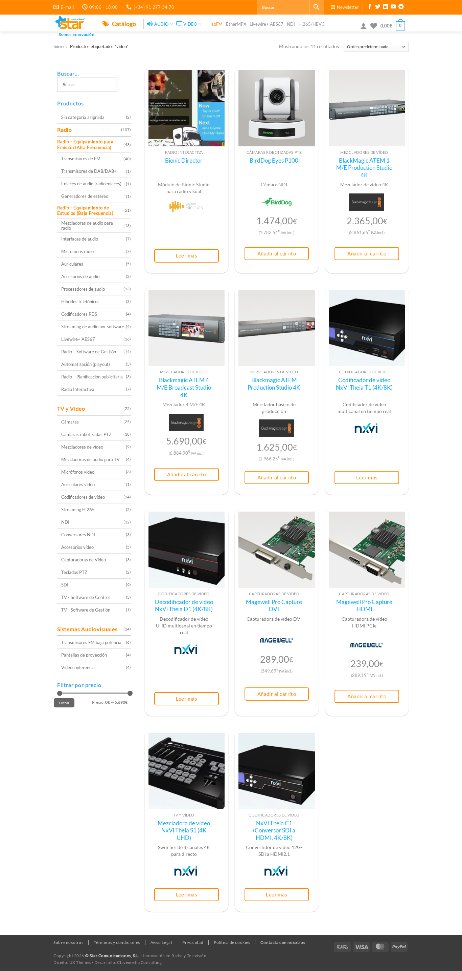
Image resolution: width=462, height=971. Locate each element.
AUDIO (161, 24)
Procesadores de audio (83, 289)
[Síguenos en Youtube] (393, 7)
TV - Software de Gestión (85, 610)
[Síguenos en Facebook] (370, 7)
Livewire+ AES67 (266, 24)
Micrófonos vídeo (77, 472)
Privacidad (192, 942)
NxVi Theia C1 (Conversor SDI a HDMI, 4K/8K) (274, 830)
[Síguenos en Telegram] (401, 7)
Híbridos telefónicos (80, 301)
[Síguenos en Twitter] (377, 7)
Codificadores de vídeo (83, 497)
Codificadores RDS (79, 314)
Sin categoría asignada (83, 117)
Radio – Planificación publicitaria (92, 376)
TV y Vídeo (71, 408)
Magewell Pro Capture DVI (274, 606)
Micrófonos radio (77, 251)
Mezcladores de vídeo (82, 447)
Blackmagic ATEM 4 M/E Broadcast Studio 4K (184, 387)
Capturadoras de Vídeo (83, 559)
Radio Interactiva (77, 389)
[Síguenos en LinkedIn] (385, 7)
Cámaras (70, 422)
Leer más (187, 255)
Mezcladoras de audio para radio (87, 225)
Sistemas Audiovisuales (87, 629)
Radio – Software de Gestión (88, 351)
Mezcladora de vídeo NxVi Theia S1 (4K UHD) (184, 830)
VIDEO (190, 24)
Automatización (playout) (85, 364)
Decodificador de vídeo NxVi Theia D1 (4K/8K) (184, 606)
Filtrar (64, 703)
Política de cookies (232, 942)
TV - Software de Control (85, 597)
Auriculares (72, 264)
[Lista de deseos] (373, 25)
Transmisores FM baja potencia (91, 642)
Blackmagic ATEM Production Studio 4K (274, 384)
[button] (345, 7)
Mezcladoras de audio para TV (90, 459)
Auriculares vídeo (78, 484)
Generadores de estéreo (84, 196)
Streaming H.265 (78, 509)
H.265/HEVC (311, 24)
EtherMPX (236, 24)
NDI (291, 24)
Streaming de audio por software (92, 326)
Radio (64, 129)
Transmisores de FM (80, 158)
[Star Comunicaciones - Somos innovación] (72, 23)
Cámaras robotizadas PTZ (86, 434)
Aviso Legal (161, 942)
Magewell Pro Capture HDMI (364, 606)
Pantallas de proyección (84, 655)
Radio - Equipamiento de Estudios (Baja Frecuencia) (85, 210)
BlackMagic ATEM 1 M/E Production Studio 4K (364, 168)
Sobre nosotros (68, 942)
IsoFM (216, 24)
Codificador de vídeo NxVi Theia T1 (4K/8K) (364, 384)
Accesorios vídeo (77, 547)
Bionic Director (184, 160)
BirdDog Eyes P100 (274, 160)
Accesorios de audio (80, 276)
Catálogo (123, 23)
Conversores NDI (78, 534)
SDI (64, 584)
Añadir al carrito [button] (276, 253)
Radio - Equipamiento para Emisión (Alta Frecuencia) (85, 144)
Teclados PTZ (74, 572)
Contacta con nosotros (282, 942)
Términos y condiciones (117, 942)
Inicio (58, 46)
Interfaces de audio (79, 239)
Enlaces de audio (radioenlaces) (91, 183)
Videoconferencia (78, 667)
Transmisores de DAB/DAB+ (89, 171)
